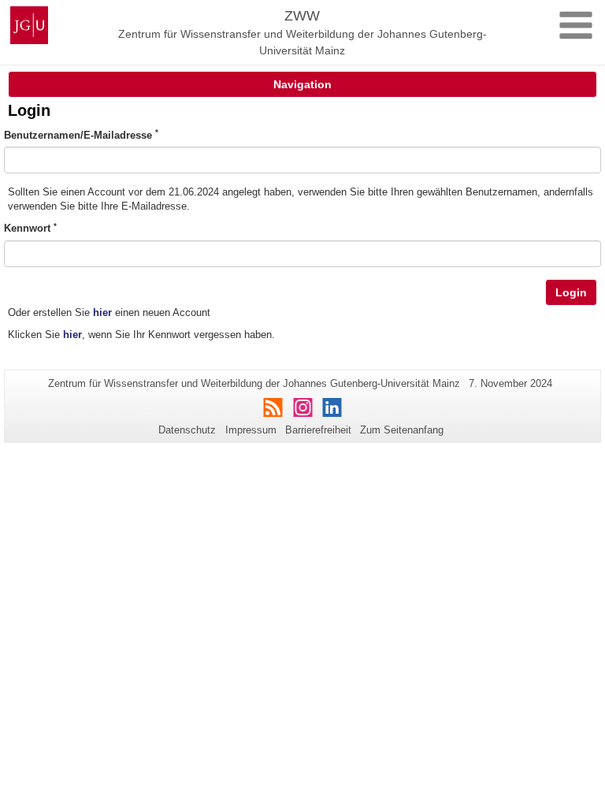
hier (102, 312)
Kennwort (30, 227)
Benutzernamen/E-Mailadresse (81, 134)
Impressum (251, 430)
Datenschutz (187, 430)
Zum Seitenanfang (402, 430)
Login (571, 292)
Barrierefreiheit (318, 430)
